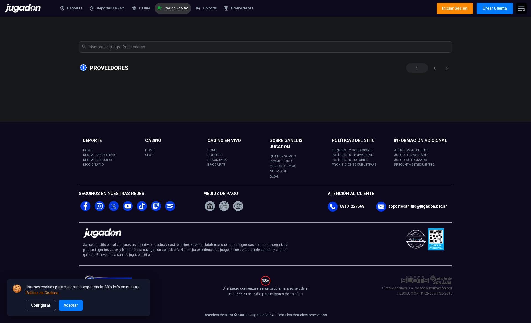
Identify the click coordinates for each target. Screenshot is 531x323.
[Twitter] (113, 209)
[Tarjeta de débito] (224, 205)
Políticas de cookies (350, 160)
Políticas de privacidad (352, 155)
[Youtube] (127, 209)
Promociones (281, 161)
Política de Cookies (42, 293)
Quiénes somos (283, 156)
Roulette (215, 155)
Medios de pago (283, 166)
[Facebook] (85, 209)
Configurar (41, 305)
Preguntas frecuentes (414, 164)
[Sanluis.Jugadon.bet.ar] (26, 8)
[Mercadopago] (238, 205)
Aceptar (71, 305)
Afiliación (278, 171)
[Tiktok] (142, 209)
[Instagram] (99, 209)
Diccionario (93, 164)
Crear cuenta (495, 8)
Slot (149, 155)
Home (87, 150)
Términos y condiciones (352, 150)
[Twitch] (156, 209)
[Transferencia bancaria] (210, 205)
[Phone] (333, 207)
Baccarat (216, 164)
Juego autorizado (410, 160)
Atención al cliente (411, 150)
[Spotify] (170, 209)
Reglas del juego (98, 160)
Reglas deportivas (99, 155)
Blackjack (217, 160)
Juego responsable (411, 155)
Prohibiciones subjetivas (354, 164)
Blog (274, 176)
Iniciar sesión (454, 8)
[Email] (381, 207)
